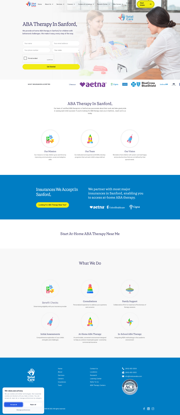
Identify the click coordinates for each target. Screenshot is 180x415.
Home (40, 4)
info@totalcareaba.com (133, 376)
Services (59, 4)
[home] (31, 4)
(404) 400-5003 (131, 372)
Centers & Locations (85, 4)
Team (60, 385)
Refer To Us (94, 382)
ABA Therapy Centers (98, 385)
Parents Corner (102, 4)
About (60, 372)
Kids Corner (117, 4)
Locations (93, 372)
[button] (49, 4)
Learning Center (95, 379)
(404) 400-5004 (131, 369)
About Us (48, 4)
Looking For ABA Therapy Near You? (52, 205)
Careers (70, 4)
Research (93, 375)
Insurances (62, 382)
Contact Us (128, 4)
